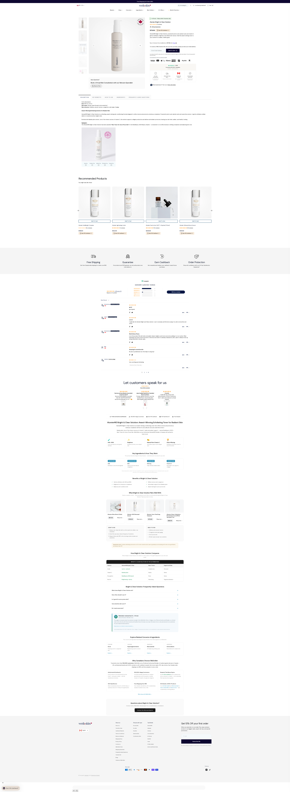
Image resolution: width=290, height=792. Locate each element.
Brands (112, 10)
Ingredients (139, 10)
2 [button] (144, 372)
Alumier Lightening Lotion (85, 225)
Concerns (128, 10)
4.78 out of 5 (118, 291)
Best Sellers (150, 10)
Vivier (161, 687)
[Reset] (73, 791)
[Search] (77, 791)
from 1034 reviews (145, 388)
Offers (162, 10)
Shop (119, 10)
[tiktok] (209, 769)
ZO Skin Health (166, 686)
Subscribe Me (196, 741)
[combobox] (84, 730)
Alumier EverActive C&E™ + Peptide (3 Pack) (124, 225)
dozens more (174, 687)
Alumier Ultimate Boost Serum (154, 225)
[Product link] (94, 203)
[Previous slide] (78, 210)
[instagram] (206, 769)
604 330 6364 (172, 85)
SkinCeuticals (175, 686)
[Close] (3, 782)
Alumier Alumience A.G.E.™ (187, 225)
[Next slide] (211, 210)
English (84, 730)
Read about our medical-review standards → (124, 626)
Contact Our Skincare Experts (145, 710)
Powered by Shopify (95, 775)
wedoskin (87, 775)
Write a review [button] (176, 292)
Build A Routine (174, 10)
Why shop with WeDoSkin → (145, 694)
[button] (190, 5)
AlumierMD (165, 687)
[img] (132, 305)
